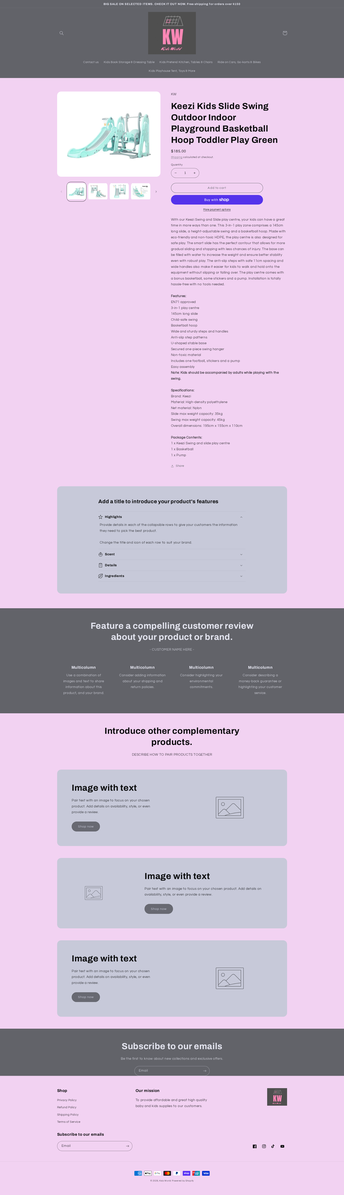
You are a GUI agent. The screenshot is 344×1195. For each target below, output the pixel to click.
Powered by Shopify (183, 1181)
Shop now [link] (86, 826)
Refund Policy (66, 1107)
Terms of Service (68, 1121)
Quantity (177, 164)
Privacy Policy (67, 1100)
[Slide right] (156, 191)
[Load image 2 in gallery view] (98, 191)
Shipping (177, 157)
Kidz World (165, 1181)
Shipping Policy (68, 1114)
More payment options (217, 209)
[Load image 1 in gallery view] (76, 191)
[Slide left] (61, 191)
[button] (61, 33)
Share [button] (180, 465)
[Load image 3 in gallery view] (119, 191)
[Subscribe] (204, 1071)
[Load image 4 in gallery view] (140, 191)
